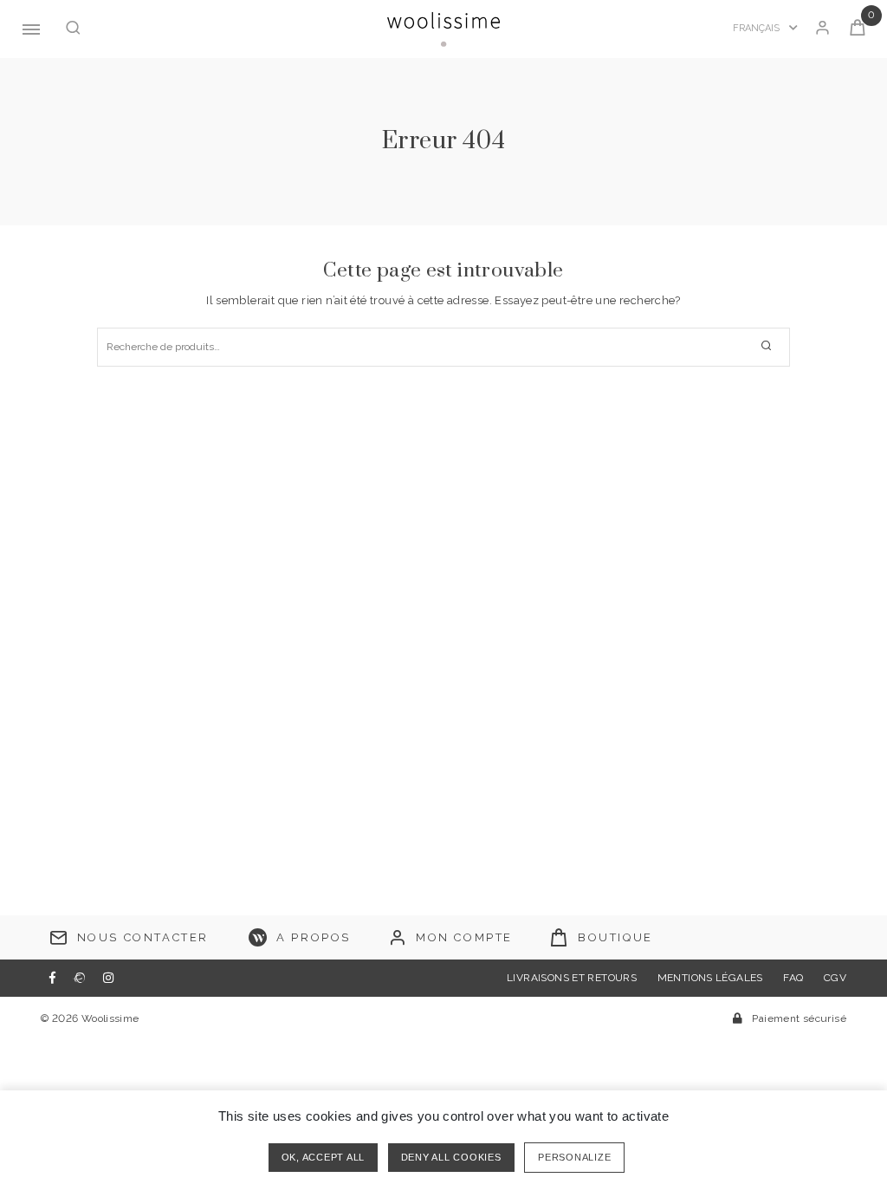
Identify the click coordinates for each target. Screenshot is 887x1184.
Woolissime (110, 1018)
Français (757, 28)
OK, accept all (324, 1157)
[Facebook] (52, 978)
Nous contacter (143, 937)
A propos (313, 937)
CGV (835, 978)
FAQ (793, 978)
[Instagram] (108, 978)
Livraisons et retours (572, 978)
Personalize (574, 1157)
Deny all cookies (451, 1157)
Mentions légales (710, 978)
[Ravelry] (78, 978)
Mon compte (464, 937)
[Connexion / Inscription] (822, 29)
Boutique (615, 937)
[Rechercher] (73, 29)
